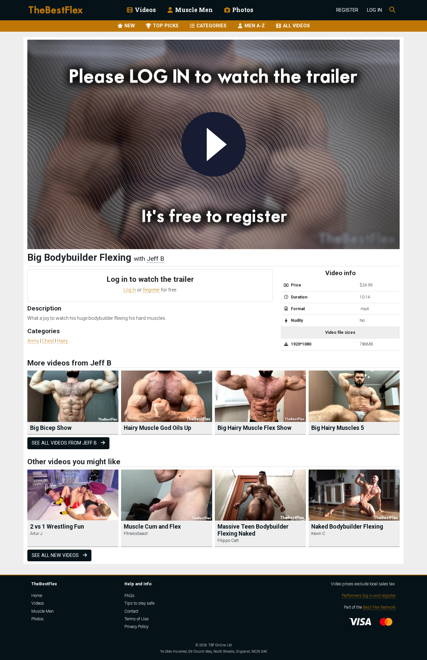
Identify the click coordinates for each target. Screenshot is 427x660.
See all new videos (56, 555)
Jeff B (155, 258)
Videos (144, 10)
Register (347, 10)
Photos (242, 10)
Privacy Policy (136, 626)
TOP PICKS (164, 26)
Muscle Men (193, 10)
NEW (129, 26)
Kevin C (318, 533)
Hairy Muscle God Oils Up (157, 428)
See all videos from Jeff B (65, 443)
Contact (131, 611)
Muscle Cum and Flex (152, 526)
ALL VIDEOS (296, 26)
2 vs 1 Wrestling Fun (57, 526)
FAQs (129, 595)
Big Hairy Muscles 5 (337, 428)
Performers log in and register (369, 595)
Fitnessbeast (136, 533)
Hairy (62, 341)
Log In (374, 10)
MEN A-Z (254, 26)
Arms (33, 341)
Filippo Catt (228, 540)
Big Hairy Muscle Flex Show (255, 428)
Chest (48, 341)
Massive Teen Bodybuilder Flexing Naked (253, 530)
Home (36, 595)
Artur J (36, 533)
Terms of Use (136, 618)
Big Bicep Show (51, 428)
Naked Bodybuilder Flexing (347, 526)
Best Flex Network (379, 607)
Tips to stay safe (139, 603)
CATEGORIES (211, 26)
